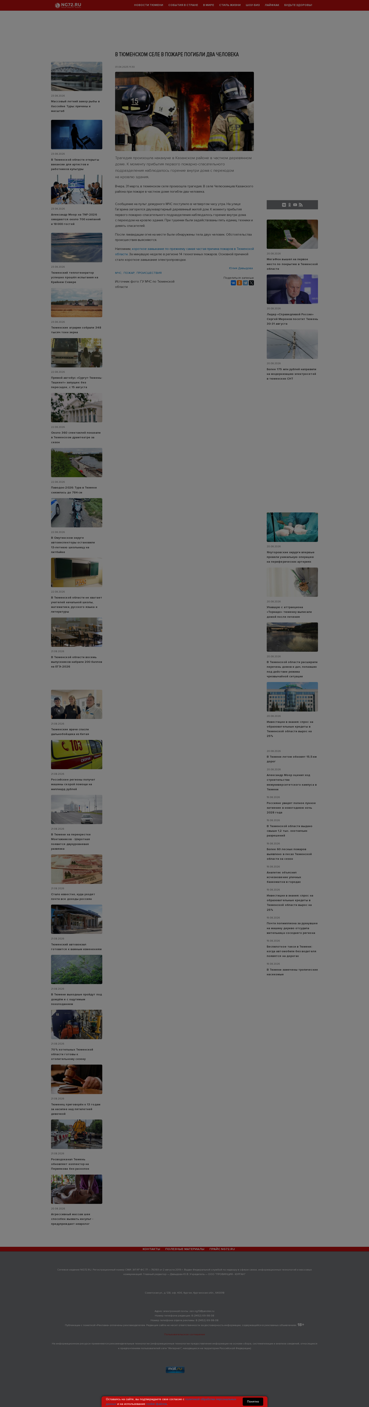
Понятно (253, 1401)
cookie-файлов (156, 1404)
